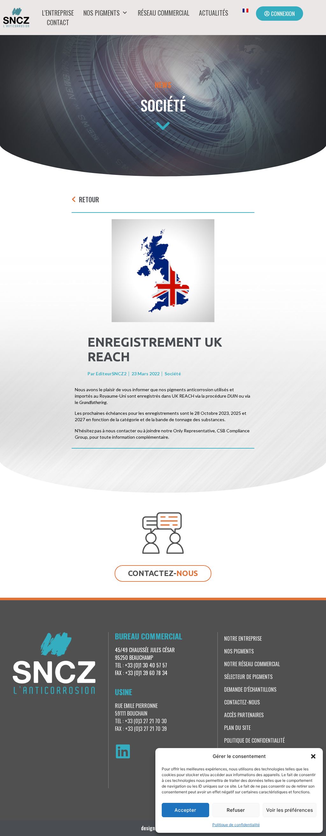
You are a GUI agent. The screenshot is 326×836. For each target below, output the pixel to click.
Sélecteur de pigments (248, 677)
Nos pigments (101, 13)
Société (163, 105)
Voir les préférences (289, 810)
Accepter (185, 810)
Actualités (213, 13)
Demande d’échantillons (250, 689)
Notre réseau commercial (252, 664)
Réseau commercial (163, 13)
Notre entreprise (243, 638)
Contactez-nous (242, 702)
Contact (58, 22)
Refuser (236, 810)
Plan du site (237, 728)
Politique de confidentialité (236, 824)
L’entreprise (58, 13)
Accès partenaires (244, 715)
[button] (313, 756)
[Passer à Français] (245, 10)
